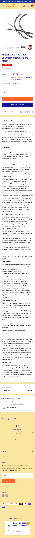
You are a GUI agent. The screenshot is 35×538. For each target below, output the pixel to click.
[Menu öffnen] (3, 6)
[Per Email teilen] (32, 112)
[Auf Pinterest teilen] (24, 112)
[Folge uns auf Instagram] (6, 495)
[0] (31, 6)
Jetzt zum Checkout (17, 105)
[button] (28, 523)
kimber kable (6, 68)
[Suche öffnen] (24, 6)
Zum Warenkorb (17, 99)
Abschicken (8, 481)
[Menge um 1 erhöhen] (23, 92)
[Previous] (3, 528)
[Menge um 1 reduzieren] (13, 92)
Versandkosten (22, 77)
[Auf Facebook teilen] (21, 112)
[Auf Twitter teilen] (28, 112)
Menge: (4, 92)
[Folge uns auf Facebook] (3, 495)
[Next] (32, 528)
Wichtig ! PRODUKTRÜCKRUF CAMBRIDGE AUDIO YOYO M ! (17, 1)
